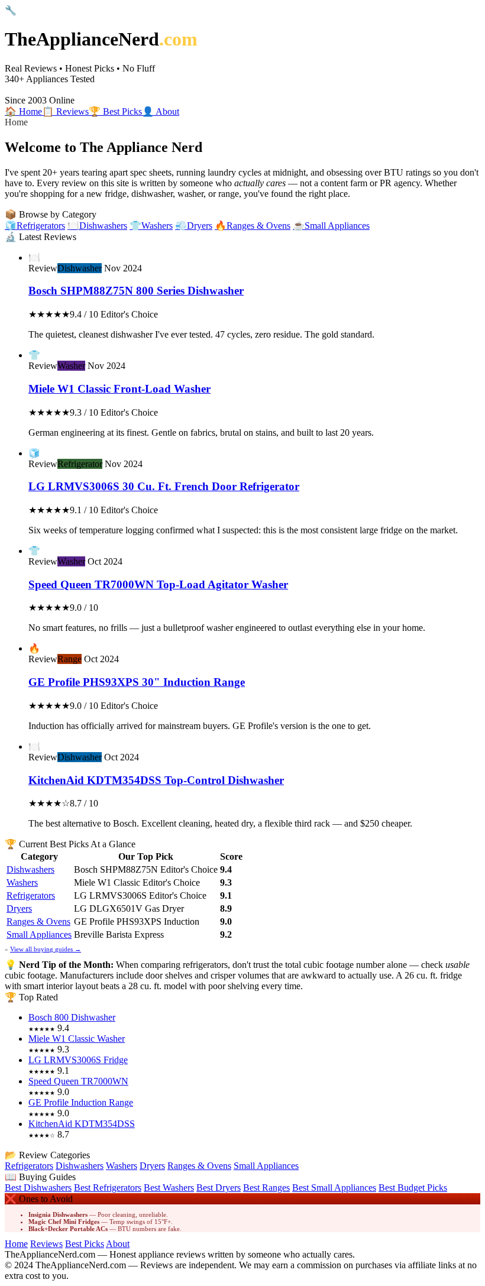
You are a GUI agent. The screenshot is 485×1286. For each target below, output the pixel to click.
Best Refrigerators (107, 1188)
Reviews (46, 1244)
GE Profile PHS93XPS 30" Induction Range (136, 682)
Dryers (19, 908)
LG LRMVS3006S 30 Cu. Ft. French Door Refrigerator (163, 486)
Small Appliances (39, 934)
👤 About (160, 111)
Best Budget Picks (413, 1188)
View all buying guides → (45, 949)
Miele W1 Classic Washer (76, 1039)
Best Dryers (218, 1188)
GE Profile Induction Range (80, 1102)
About (118, 1244)
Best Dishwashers (38, 1188)
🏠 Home (23, 111)
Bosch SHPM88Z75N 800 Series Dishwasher (136, 290)
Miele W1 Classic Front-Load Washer (119, 389)
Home (16, 1244)
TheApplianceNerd (101, 39)
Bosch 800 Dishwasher (71, 1017)
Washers (22, 882)
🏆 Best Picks (115, 111)
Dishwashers (30, 869)
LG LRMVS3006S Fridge (78, 1060)
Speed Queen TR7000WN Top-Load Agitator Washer (158, 584)
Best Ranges (266, 1188)
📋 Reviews (65, 111)
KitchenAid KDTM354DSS (81, 1124)
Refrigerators (31, 895)
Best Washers (169, 1188)
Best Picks (84, 1244)
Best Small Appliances (334, 1188)
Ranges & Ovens (38, 921)
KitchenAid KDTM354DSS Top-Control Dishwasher (156, 780)
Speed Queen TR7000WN (78, 1081)
